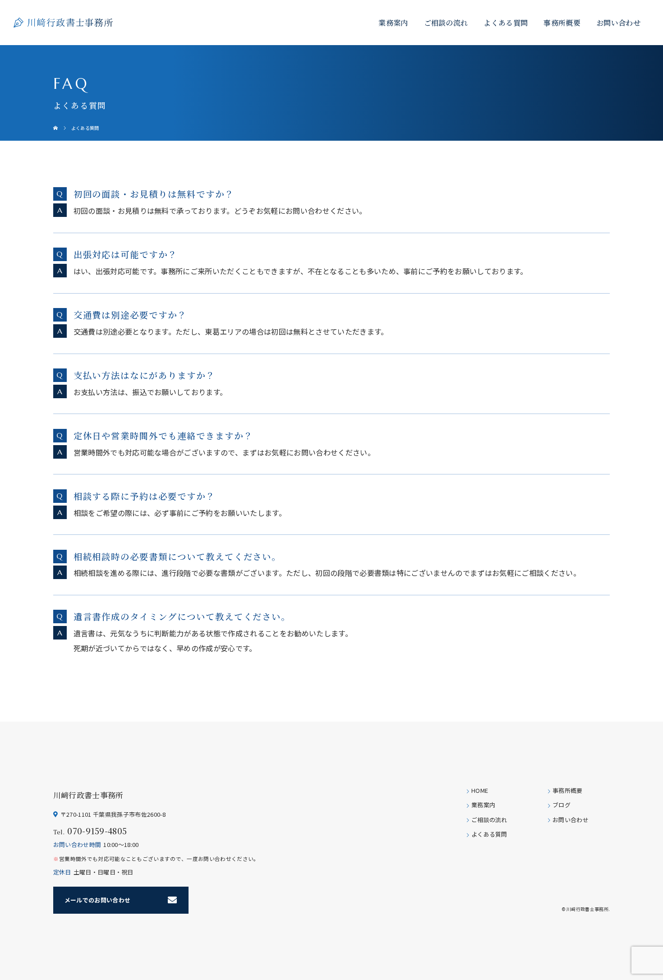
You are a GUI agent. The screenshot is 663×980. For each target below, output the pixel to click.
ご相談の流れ (446, 22)
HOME (479, 791)
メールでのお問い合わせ (97, 900)
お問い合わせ (618, 22)
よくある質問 (505, 22)
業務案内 (393, 22)
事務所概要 (561, 22)
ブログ (561, 805)
